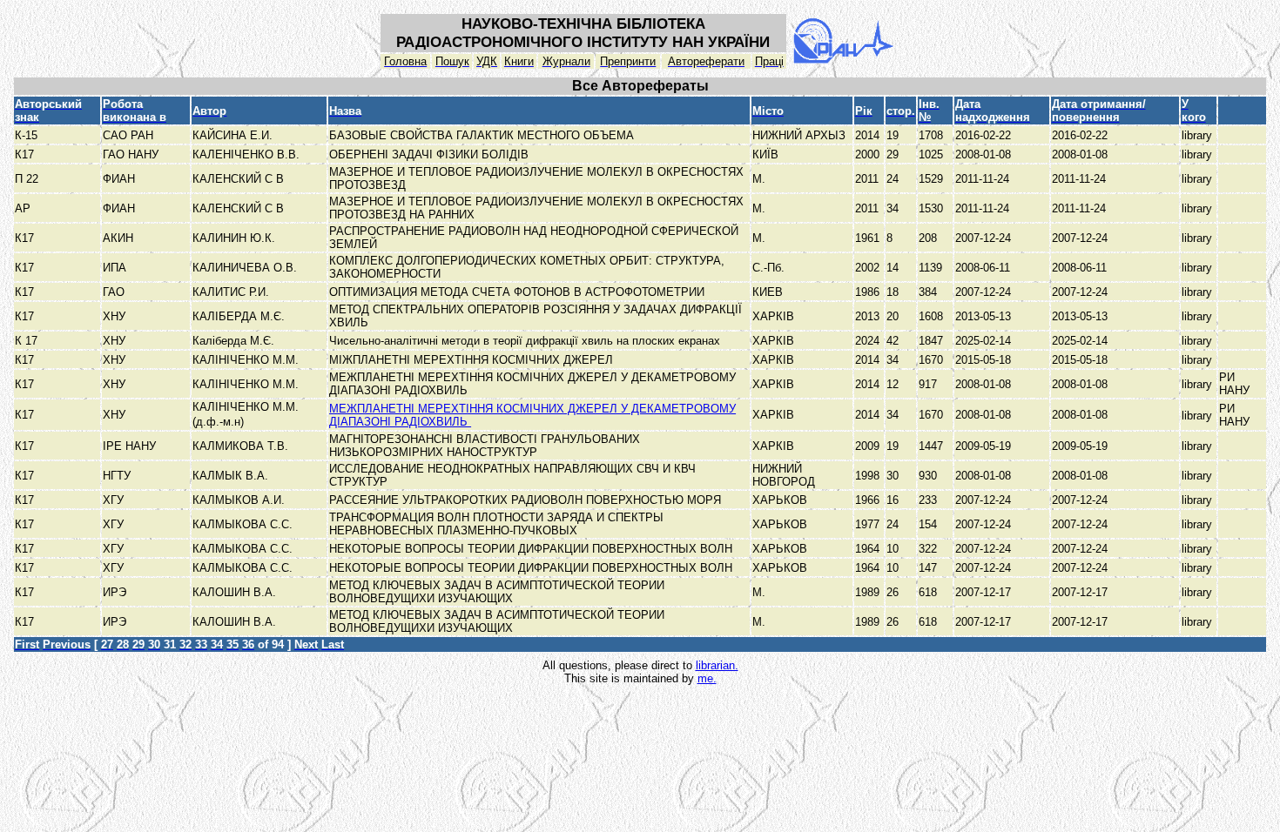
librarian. (717, 665)
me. (707, 678)
